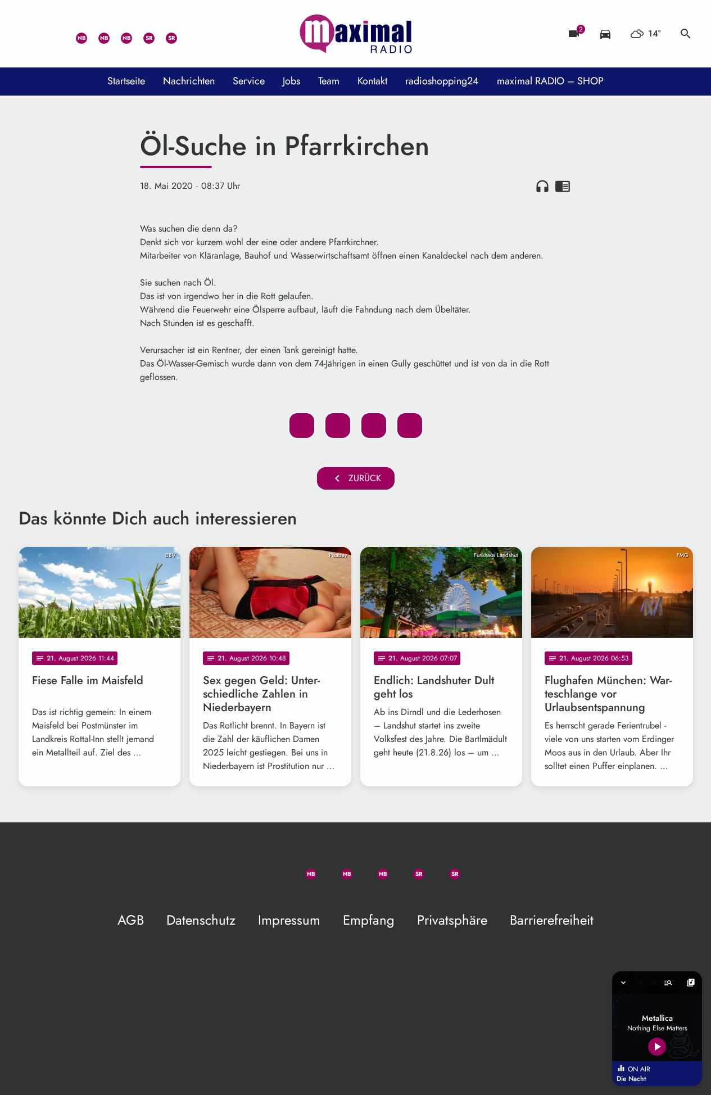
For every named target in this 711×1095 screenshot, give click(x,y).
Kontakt (372, 81)
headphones (542, 186)
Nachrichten (189, 81)
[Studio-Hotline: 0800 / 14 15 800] (52, 33)
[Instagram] (119, 33)
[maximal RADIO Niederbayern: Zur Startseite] (356, 33)
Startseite (126, 81)
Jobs (291, 81)
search (685, 33)
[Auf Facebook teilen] (301, 425)
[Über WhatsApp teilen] (373, 425)
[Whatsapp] (75, 33)
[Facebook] (97, 33)
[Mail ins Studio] (30, 33)
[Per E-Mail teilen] (409, 425)
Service (249, 81)
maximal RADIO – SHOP (550, 81)
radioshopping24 (442, 81)
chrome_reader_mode (562, 186)
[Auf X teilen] (337, 425)
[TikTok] (187, 33)
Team (328, 81)
